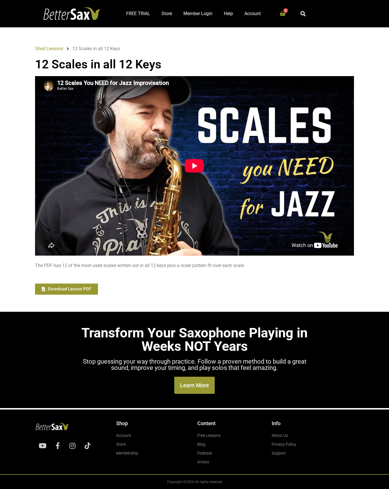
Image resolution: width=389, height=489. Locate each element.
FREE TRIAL (138, 13)
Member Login (197, 13)
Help (228, 13)
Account (252, 13)
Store (166, 13)
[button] (303, 13)
